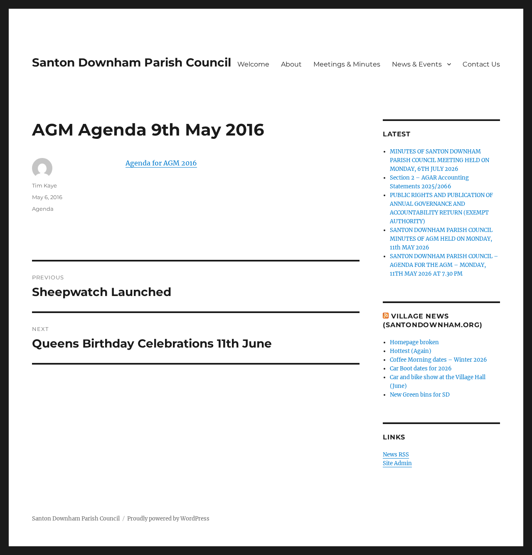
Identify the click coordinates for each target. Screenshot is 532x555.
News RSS (396, 454)
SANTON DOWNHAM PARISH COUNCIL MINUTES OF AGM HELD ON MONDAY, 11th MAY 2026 (441, 239)
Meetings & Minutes (346, 64)
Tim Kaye (44, 185)
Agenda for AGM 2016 (161, 163)
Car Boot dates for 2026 (421, 368)
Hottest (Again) (410, 351)
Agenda (43, 208)
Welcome (253, 64)
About (291, 64)
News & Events (417, 64)
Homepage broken (414, 342)
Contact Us (481, 64)
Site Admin (397, 463)
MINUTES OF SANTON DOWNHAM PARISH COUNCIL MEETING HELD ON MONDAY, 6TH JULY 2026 (439, 160)
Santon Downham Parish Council (131, 62)
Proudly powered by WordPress (168, 518)
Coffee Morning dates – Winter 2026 (438, 359)
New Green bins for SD (420, 394)
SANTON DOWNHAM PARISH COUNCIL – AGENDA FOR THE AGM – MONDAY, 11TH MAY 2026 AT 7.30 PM (444, 265)
